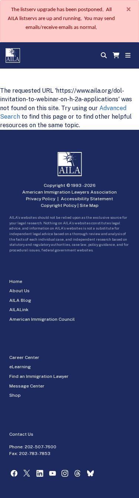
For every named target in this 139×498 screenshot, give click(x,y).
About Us (19, 290)
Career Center (24, 357)
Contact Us (21, 434)
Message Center (26, 386)
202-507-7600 (40, 446)
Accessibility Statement (87, 198)
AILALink (19, 309)
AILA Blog (20, 300)
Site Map (89, 205)
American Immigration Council (42, 319)
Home (15, 281)
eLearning (20, 366)
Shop (15, 395)
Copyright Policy (58, 205)
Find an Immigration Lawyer (39, 376)
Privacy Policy (40, 198)
